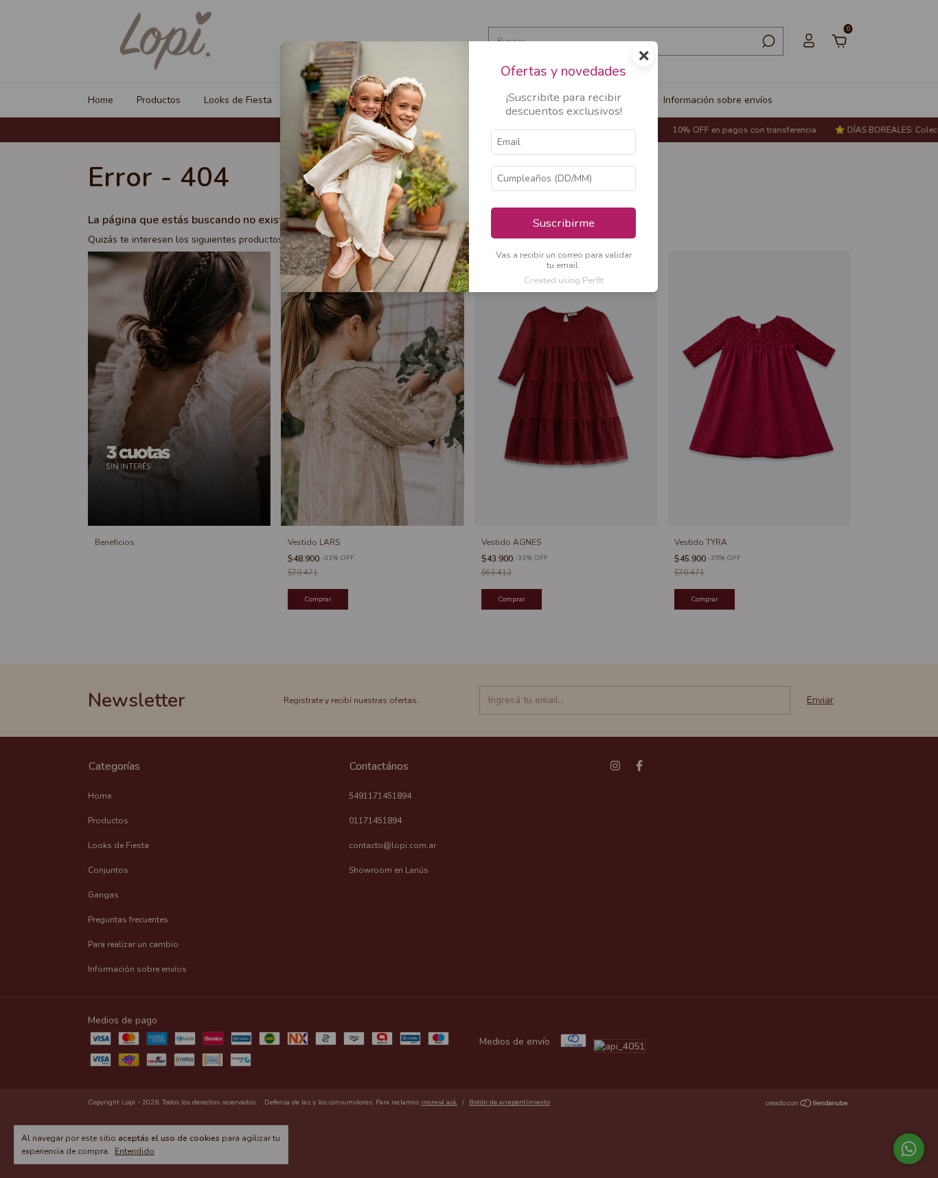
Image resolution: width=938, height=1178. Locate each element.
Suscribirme (564, 223)
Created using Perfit (564, 280)
